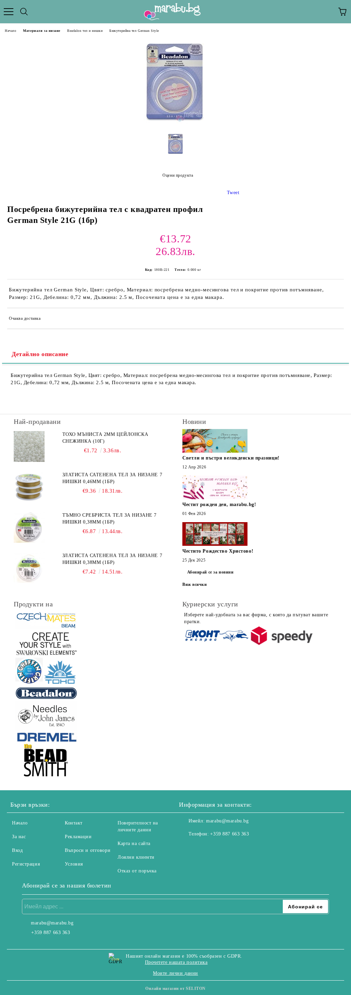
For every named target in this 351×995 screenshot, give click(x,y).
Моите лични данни (175, 973)
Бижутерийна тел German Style (134, 31)
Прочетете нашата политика (176, 962)
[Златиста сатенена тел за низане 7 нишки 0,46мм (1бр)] (29, 486)
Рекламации (78, 836)
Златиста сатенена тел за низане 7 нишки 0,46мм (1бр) (112, 478)
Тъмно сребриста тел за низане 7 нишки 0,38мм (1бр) (109, 519)
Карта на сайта (134, 843)
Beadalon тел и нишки (84, 31)
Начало (10, 31)
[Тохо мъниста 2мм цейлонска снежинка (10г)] (29, 446)
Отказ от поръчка (137, 870)
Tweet (233, 192)
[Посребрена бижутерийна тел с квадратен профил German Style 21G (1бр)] (175, 122)
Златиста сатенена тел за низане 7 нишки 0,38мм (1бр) (112, 559)
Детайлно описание (40, 354)
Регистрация (26, 864)
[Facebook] (187, 847)
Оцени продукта (177, 175)
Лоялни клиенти (136, 857)
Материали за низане (41, 31)
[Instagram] (202, 847)
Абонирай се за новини (210, 572)
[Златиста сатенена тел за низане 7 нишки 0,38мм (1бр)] (29, 567)
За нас (19, 836)
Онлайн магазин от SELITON (175, 988)
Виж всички (194, 584)
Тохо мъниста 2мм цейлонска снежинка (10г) (105, 438)
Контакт (74, 823)
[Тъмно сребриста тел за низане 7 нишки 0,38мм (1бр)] (29, 527)
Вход (17, 850)
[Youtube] (218, 847)
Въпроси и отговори (87, 850)
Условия (74, 864)
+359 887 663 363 (229, 833)
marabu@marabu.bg (227, 820)
